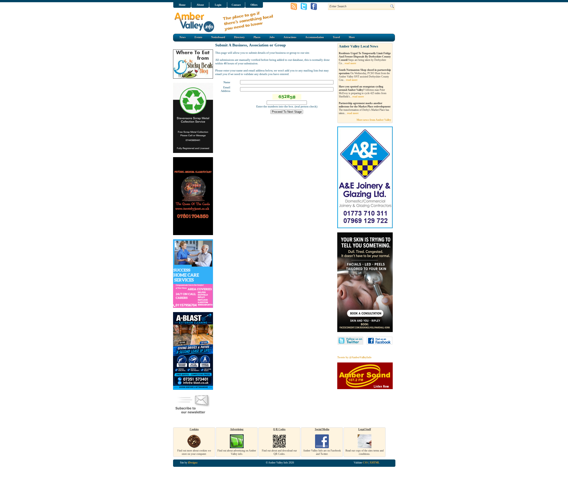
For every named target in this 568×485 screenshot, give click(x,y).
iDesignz (192, 462)
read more (350, 63)
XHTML (375, 462)
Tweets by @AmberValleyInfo (354, 357)
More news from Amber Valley (374, 119)
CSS (365, 462)
